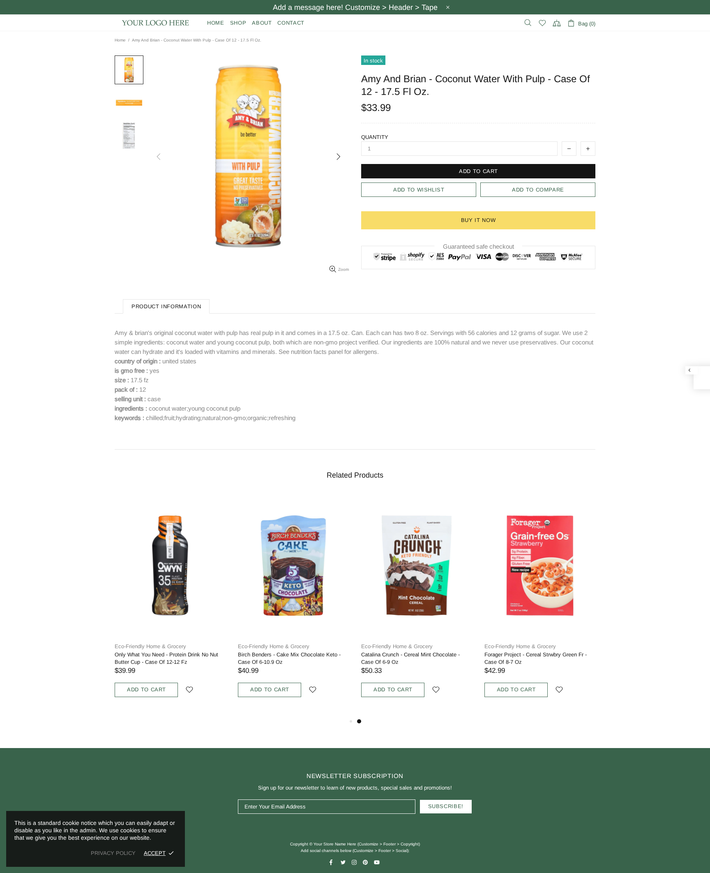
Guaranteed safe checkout (478, 246)
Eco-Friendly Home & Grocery (150, 646)
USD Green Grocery (156, 22)
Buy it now (478, 220)
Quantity (374, 137)
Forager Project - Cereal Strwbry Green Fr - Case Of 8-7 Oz (535, 658)
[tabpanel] (416, 605)
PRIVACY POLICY (113, 853)
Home (120, 40)
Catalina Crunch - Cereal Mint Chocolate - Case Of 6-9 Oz (410, 658)
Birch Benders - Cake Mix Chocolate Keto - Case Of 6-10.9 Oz (289, 658)
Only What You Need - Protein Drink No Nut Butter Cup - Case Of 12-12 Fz (166, 658)
